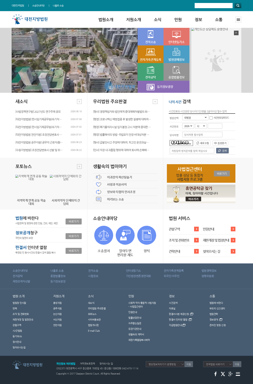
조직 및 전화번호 (179, 240)
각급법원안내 (175, 325)
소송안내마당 (38, 5)
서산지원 (57, 319)
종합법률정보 (57, 276)
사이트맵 (238, 20)
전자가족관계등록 (174, 270)
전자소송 (93, 270)
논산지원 (57, 314)
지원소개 (133, 19)
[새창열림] (215, 373)
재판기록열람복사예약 (139, 340)
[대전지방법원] (31, 15)
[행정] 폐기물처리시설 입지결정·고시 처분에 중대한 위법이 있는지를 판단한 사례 (122, 127)
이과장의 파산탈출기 (119, 177)
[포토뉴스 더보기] (79, 166)
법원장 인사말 (19, 302)
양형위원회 (208, 276)
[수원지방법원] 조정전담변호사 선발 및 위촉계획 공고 (39, 150)
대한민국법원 (18, 5)
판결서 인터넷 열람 (178, 319)
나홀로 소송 (58, 5)
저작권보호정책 (87, 363)
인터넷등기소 (133, 270)
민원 (178, 19)
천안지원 (57, 325)
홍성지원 (57, 302)
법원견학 (213, 314)
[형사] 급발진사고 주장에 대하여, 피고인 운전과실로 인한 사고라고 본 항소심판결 (122, 142)
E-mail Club (94, 330)
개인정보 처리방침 (65, 363)
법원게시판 (93, 325)
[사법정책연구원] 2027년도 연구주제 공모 (38, 111)
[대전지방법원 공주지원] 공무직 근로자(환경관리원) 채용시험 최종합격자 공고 (39, 142)
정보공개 (214, 319)
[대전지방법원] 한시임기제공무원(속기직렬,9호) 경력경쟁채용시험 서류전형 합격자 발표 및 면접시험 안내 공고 (39, 127)
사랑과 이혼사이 (116, 184)
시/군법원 (17, 330)
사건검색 (173, 302)
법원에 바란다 (216, 302)
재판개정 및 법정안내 (216, 240)
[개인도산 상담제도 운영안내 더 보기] (236, 32)
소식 (157, 19)
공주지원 (57, 308)
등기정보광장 (57, 281)
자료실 (172, 308)
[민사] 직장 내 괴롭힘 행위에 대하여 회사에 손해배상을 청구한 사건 (122, 150)
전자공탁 (18, 276)
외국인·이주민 (171, 276)
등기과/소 (17, 336)
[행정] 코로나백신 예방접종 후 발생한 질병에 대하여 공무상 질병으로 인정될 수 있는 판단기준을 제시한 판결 (122, 119)
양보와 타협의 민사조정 (121, 192)
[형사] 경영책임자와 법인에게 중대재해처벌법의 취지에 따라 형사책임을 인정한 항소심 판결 (122, 111)
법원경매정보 (209, 270)
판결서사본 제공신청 (179, 314)
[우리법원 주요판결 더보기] (155, 101)
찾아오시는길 (19, 347)
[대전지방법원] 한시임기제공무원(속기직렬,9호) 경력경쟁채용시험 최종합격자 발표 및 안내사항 (39, 119)
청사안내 (17, 341)
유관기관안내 (134, 328)
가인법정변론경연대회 (138, 276)
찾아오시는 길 (211, 251)
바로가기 (74, 221)
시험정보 (93, 276)
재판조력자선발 (21, 281)
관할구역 (174, 229)
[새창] (201, 186)
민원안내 (208, 229)
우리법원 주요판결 (97, 308)
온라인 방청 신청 (217, 325)
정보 (198, 19)
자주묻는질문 (134, 323)
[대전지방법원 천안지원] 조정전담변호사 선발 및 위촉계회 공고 (39, 134)
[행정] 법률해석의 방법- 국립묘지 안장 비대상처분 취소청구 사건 (122, 134)
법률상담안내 (134, 317)
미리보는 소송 (115, 199)
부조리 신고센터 (217, 308)
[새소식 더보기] (79, 101)
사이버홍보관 (94, 319)
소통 (218, 19)
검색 (237, 5)
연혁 (15, 308)
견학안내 (174, 251)
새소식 (91, 302)
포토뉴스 (92, 314)
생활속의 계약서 (136, 334)
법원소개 (105, 19)
